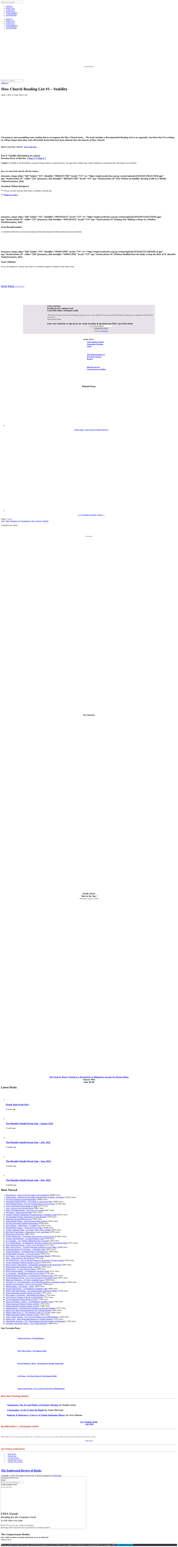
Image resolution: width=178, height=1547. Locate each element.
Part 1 (32, 158)
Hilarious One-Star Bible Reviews (19, 1219)
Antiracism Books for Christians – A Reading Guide (26, 1249)
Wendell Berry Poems (15, 1460)
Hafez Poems (12, 1456)
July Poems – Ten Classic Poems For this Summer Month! (28, 1256)
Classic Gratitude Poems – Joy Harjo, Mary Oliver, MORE (28, 1230)
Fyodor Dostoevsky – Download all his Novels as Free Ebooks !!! (31, 1236)
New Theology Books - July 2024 (89, 1423)
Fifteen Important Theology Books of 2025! (22, 1306)
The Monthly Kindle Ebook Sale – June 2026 (28, 1161)
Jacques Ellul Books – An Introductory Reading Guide (27, 1289)
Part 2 (41, 158)
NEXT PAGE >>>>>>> (12, 286)
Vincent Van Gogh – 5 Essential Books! (31, 1338)
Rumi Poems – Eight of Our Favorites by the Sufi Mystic (27, 1195)
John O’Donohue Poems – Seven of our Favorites (25, 1210)
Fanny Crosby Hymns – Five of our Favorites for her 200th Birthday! (32, 1317)
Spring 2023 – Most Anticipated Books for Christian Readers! (29, 1319)
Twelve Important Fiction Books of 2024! (22, 1206)
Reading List (15, 521)
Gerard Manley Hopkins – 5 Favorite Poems (23, 1254)
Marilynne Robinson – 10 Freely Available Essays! (25, 1280)
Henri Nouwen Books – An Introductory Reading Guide (27, 1271)
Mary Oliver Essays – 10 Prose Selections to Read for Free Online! (31, 1247)
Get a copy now (30, 147)
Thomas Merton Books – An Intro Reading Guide (25, 1239)
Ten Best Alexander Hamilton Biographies (22, 1223)
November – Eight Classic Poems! (19, 1212)
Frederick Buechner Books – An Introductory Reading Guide (29, 1276)
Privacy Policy (89, 1440)
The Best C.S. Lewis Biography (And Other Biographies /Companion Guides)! (36, 1282)
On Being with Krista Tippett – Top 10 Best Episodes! (26, 1323)
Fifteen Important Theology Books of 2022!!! (23, 1267)
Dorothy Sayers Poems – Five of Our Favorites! (24, 1284)
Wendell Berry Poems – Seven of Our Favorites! (24, 1228)
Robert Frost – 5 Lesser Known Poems (21, 1269)
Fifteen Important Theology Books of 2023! (22, 1304)
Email (3, 1480)
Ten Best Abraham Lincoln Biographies (21, 1199)
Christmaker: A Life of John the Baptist (26, 1410)
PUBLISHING (12, 13)
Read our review (10, 195)
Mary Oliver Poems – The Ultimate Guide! (32, 1351)
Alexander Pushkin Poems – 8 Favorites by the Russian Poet (29, 1202)
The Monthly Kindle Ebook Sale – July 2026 (28, 1142)
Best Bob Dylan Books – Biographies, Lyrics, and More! (27, 1232)
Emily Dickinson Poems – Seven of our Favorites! (25, 1245)
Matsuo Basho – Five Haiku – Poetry (20, 1286)
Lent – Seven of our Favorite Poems (19, 1208)
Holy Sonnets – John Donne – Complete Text (23, 1226)
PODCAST (10, 9)
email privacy (105, 331)
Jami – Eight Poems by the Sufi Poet (20, 1258)
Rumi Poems (12, 1454)
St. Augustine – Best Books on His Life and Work (25, 1273)
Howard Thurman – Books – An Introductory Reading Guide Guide (40, 1363)
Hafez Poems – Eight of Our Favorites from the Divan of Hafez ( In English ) (35, 1197)
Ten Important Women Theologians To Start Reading (26, 1217)
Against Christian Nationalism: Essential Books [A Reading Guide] (31, 1215)
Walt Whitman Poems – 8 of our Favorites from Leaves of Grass (30, 1204)
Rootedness (25, 521)
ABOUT (9, 6)
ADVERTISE (11, 15)
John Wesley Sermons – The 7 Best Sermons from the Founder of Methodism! (36, 1321)
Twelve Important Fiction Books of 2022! (22, 1299)
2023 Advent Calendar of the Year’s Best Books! (24, 1297)
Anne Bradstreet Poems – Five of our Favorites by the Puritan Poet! (31, 1278)
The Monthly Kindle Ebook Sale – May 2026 (28, 1180)
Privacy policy (127, 1545)
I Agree (119, 1545)
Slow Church (36, 521)
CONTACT (10, 11)
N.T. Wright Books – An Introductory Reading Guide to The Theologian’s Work (36, 1243)
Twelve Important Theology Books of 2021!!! (23, 1263)
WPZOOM (56, 1476)
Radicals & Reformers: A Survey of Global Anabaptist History (36, 1415)
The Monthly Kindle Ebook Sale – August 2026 (29, 1123)
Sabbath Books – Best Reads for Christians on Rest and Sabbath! (31, 1308)
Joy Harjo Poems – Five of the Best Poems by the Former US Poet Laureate (35, 1260)
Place (8, 521)
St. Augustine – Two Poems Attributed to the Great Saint (27, 1241)
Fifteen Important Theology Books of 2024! (22, 1315)
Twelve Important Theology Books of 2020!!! (23, 1293)
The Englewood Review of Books (21, 1470)
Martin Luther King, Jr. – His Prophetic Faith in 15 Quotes (28, 1313)
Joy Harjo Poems (13, 1458)
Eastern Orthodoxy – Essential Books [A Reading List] (27, 1252)
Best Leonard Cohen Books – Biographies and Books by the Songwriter (33, 1265)
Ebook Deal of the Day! (17, 1104)
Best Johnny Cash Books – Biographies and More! (25, 1295)
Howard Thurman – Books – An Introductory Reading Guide (29, 1302)
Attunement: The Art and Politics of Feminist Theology (33, 1405)
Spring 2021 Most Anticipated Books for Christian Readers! (29, 1310)
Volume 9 (4, 83)
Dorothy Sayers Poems (15, 1462)
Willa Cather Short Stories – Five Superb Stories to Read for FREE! (32, 1291)
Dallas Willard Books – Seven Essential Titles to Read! (27, 1221)
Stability (45, 521)
